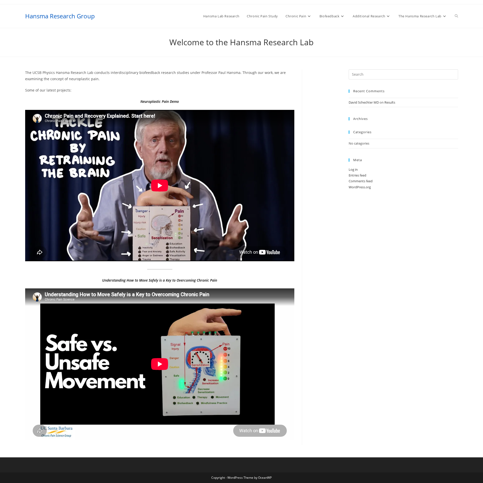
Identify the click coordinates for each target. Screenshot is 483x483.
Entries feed (357, 175)
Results (389, 102)
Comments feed (361, 181)
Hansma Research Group (60, 16)
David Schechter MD (364, 102)
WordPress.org (360, 187)
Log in (353, 169)
